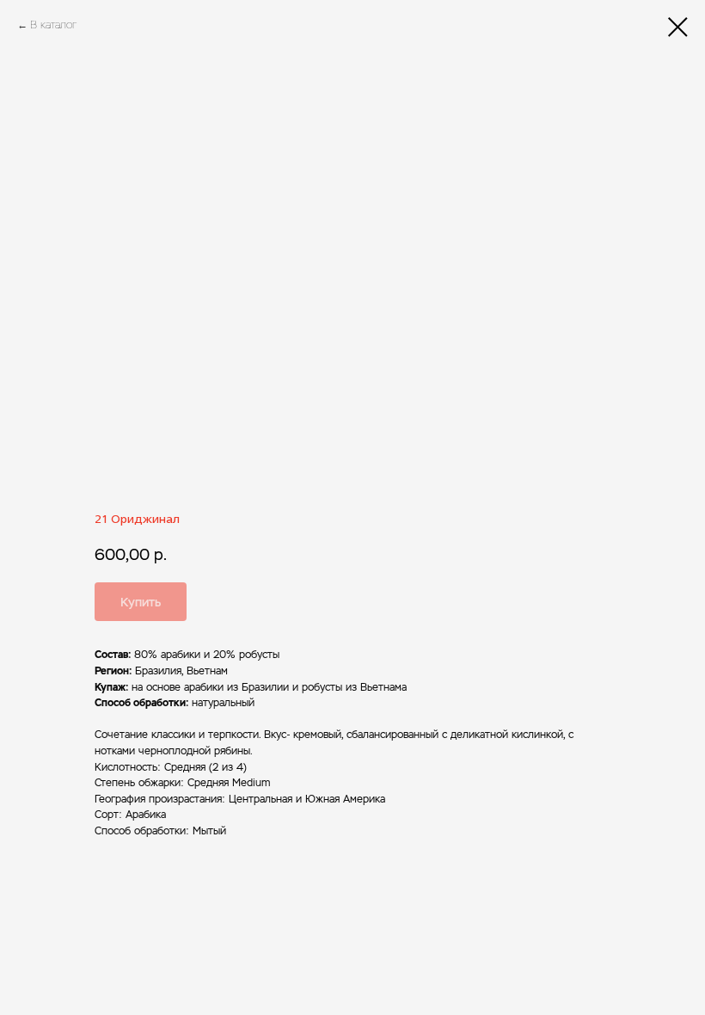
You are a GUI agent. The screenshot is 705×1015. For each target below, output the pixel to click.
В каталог (53, 25)
